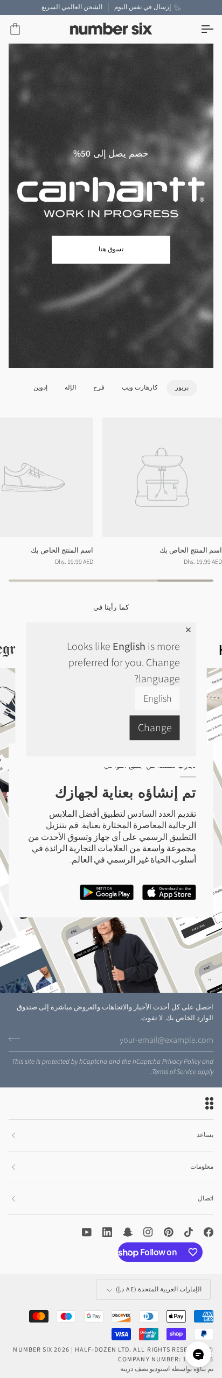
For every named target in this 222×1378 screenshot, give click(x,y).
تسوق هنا (111, 249)
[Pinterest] (169, 1232)
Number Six (32, 1349)
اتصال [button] (205, 1198)
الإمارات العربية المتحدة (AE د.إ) (159, 1289)
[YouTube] (87, 1232)
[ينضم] (17, 1038)
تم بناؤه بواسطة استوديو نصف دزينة (166, 1369)
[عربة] (25, 29)
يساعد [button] (205, 1135)
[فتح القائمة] (197, 29)
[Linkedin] (107, 1232)
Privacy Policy (181, 1061)
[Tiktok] (188, 1232)
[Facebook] (208, 1232)
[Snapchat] (128, 1232)
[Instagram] (148, 1232)
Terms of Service (174, 1072)
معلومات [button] (201, 1166)
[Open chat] (198, 1354)
